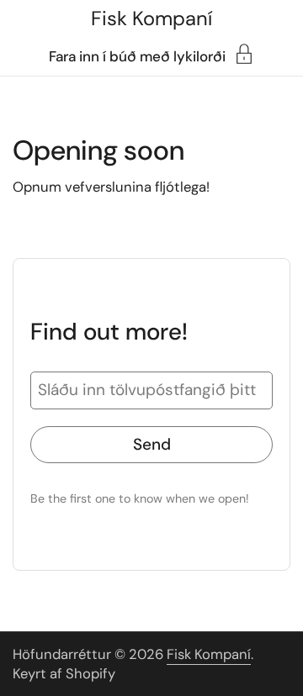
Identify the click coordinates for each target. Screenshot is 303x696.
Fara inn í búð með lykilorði (137, 55)
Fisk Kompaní (151, 18)
